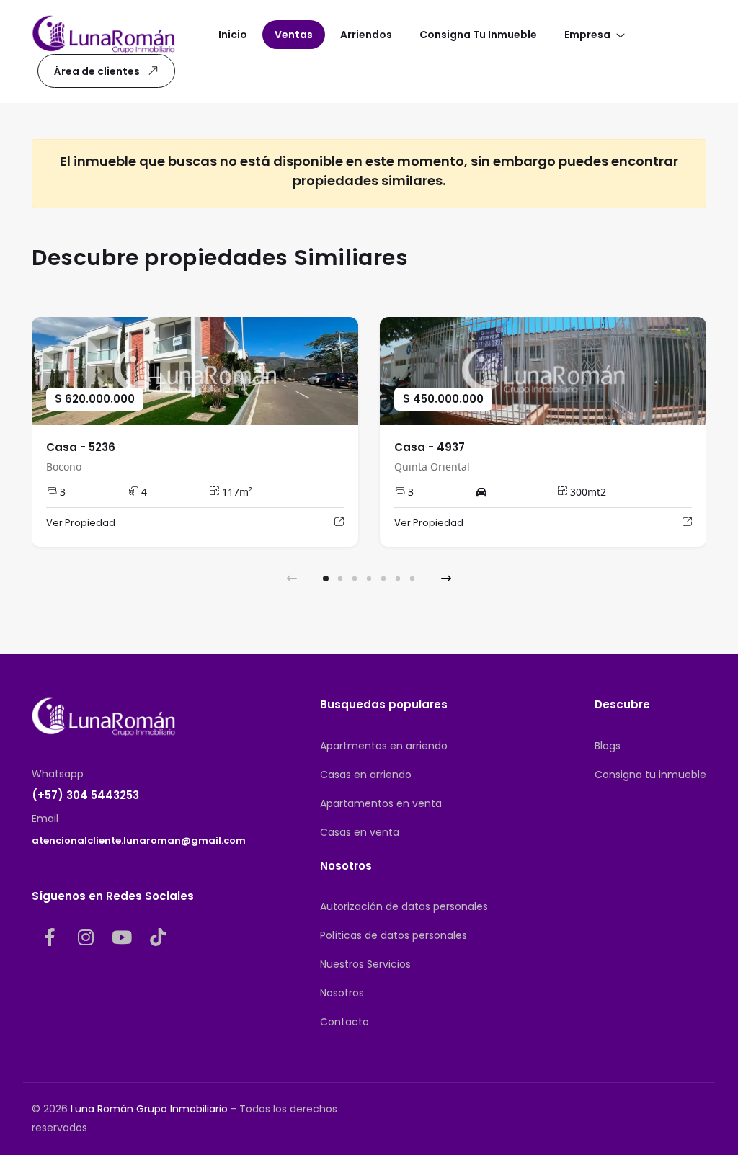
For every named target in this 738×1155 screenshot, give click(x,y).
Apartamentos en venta (381, 803)
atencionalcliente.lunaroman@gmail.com (139, 840)
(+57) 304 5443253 (85, 795)
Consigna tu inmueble (650, 774)
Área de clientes (97, 71)
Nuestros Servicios (365, 964)
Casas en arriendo (366, 774)
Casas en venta (359, 832)
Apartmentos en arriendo (384, 746)
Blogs (608, 746)
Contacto (344, 1021)
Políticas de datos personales (393, 935)
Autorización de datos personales (404, 906)
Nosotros (342, 993)
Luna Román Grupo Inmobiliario (149, 1109)
